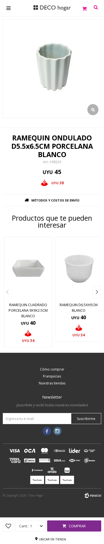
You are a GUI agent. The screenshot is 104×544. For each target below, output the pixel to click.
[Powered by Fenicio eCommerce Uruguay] (93, 495)
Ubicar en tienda (52, 539)
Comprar (77, 525)
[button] (97, 292)
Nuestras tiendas (52, 383)
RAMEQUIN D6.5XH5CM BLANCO (79, 307)
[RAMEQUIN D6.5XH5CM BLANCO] (79, 268)
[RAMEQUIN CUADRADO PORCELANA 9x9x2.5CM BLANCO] (28, 268)
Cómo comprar (52, 369)
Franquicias (52, 376)
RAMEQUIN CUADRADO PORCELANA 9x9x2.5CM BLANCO (28, 310)
